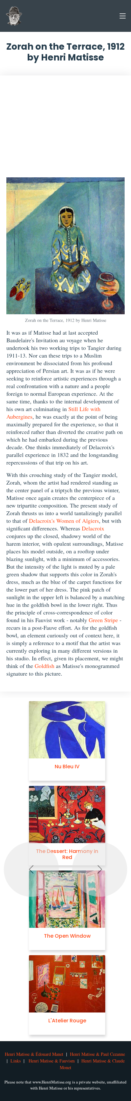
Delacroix (93, 528)
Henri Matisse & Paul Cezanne (97, 1054)
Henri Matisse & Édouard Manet (34, 1054)
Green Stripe (103, 620)
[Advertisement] (65, 129)
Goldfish (44, 666)
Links (15, 1061)
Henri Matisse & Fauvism (52, 1061)
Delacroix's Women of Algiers (64, 520)
